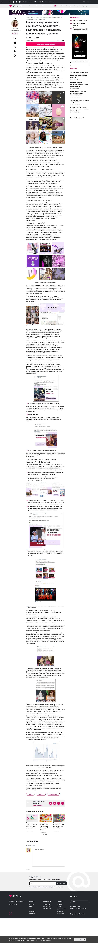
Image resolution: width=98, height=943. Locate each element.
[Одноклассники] (15, 51)
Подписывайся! (38, 805)
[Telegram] (15, 42)
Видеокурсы (85, 5)
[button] (43, 834)
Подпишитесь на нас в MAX (46, 44)
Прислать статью (61, 909)
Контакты (59, 906)
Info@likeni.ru (60, 913)
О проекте (59, 904)
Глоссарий (76, 5)
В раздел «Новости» (76, 117)
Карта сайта (60, 911)
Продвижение (53, 794)
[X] (15, 47)
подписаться (61, 883)
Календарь (69, 5)
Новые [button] (28, 869)
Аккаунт (41, 794)
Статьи (38, 5)
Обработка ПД (13, 904)
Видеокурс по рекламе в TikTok (47, 905)
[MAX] (15, 55)
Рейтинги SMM (59, 5)
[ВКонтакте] (15, 38)
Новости (31, 5)
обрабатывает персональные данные (36, 938)
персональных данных (58, 886)
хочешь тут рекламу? (79, 61)
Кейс (30, 794)
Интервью (45, 5)
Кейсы (52, 5)
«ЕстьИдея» (15, 33)
